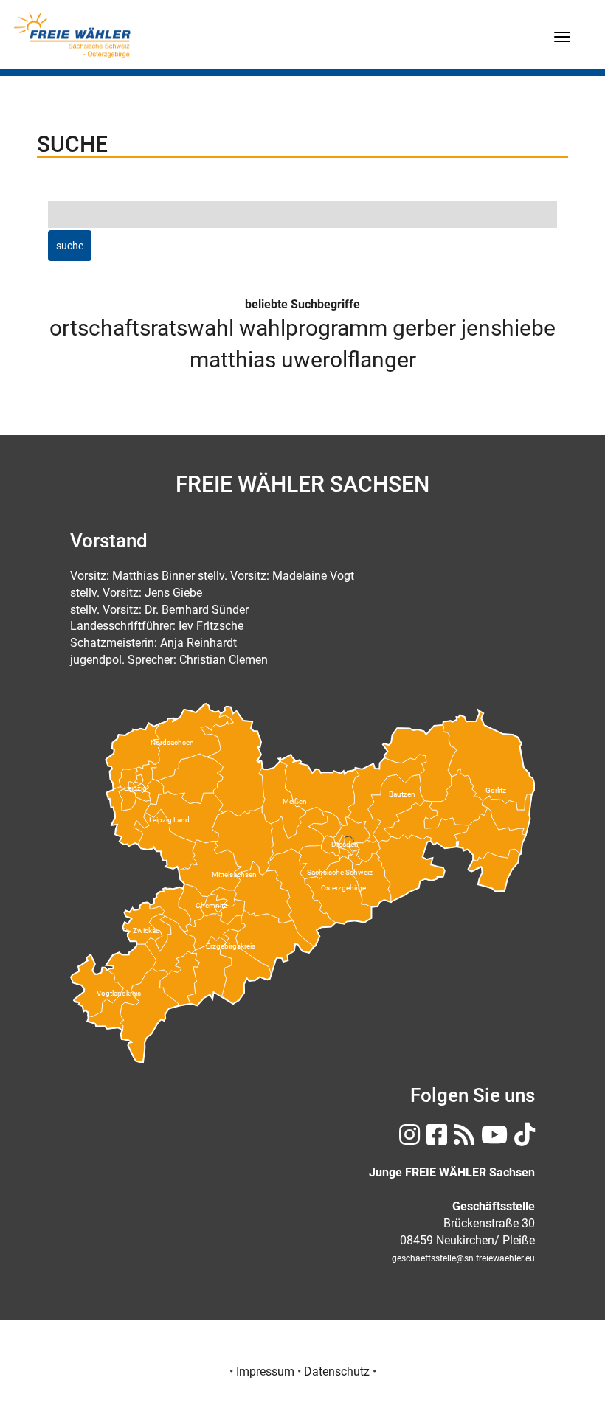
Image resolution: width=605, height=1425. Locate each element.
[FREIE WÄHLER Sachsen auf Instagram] (407, 1139)
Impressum (265, 1372)
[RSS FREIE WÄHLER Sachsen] (462, 1139)
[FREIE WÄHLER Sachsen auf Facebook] (435, 1139)
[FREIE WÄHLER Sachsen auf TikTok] (523, 1139)
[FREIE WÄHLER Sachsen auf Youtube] (492, 1139)
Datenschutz (337, 1372)
